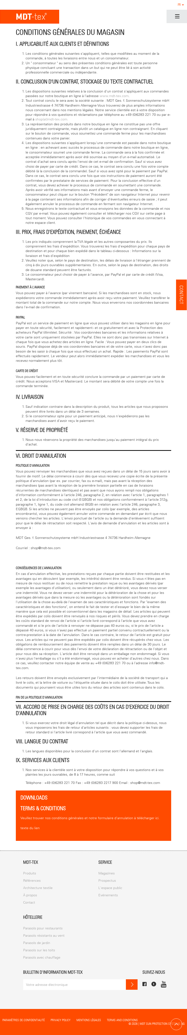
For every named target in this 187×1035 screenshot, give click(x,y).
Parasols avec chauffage (41, 957)
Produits (29, 873)
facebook (144, 984)
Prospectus (107, 881)
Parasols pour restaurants (43, 928)
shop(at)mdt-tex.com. (51, 119)
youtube (163, 984)
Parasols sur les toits (39, 950)
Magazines (106, 873)
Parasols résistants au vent (44, 936)
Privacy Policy (61, 1020)
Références (32, 881)
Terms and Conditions (122, 1020)
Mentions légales (88, 1020)
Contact (181, 294)
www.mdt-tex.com (114, 96)
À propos (30, 895)
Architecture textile (38, 888)
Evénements (108, 895)
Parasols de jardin (36, 943)
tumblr (153, 984)
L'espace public (110, 888)
